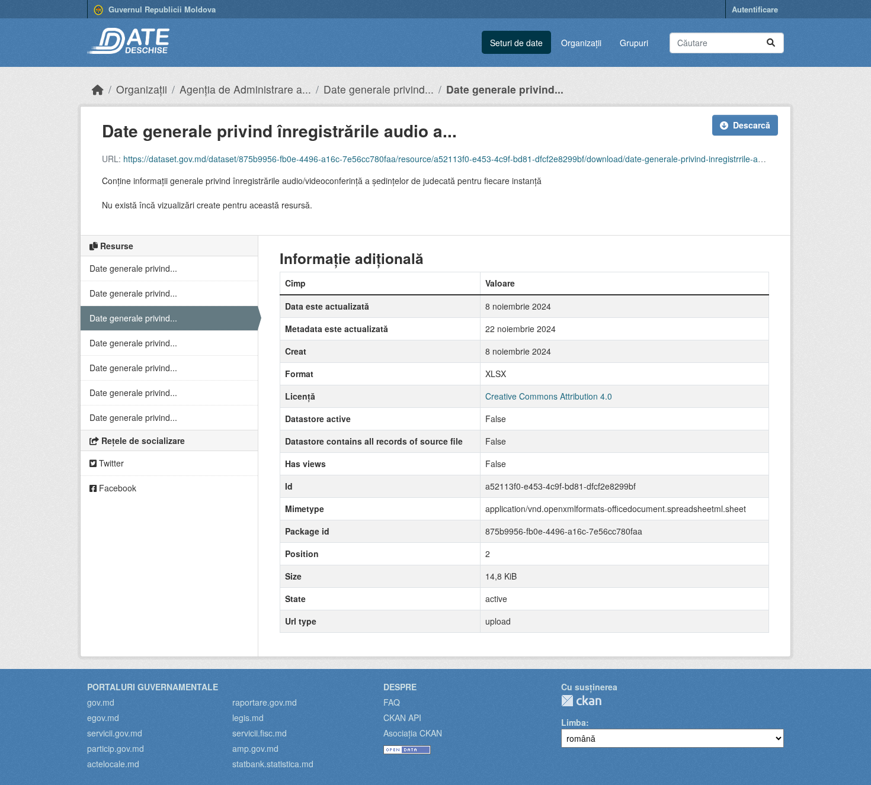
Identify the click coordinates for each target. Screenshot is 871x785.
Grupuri (634, 43)
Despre (400, 687)
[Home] (98, 89)
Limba (573, 722)
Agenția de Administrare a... (245, 89)
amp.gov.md (255, 748)
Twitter (110, 463)
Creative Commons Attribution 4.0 (548, 396)
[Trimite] (771, 43)
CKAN (581, 700)
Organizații (581, 43)
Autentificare (755, 9)
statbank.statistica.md (272, 764)
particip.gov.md (115, 748)
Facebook (116, 488)
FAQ (391, 702)
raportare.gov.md (264, 702)
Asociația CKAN (412, 733)
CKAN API (402, 717)
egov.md (103, 717)
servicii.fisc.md (259, 733)
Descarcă (751, 125)
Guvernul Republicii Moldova (161, 9)
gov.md (100, 702)
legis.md (248, 717)
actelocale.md (113, 764)
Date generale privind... (379, 89)
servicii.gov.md (114, 733)
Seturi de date (516, 43)
